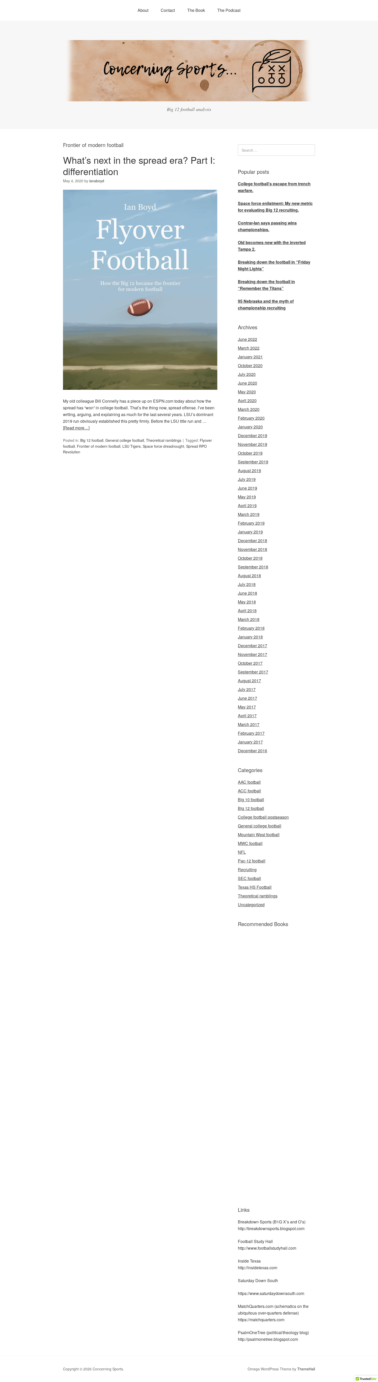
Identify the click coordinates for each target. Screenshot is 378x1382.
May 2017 (247, 707)
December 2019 (252, 435)
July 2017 (247, 689)
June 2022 (247, 339)
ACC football (249, 791)
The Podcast (228, 10)
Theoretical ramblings (163, 440)
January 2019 (250, 532)
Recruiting (247, 870)
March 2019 (248, 514)
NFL (242, 852)
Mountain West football (259, 834)
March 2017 (248, 724)
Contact (168, 10)
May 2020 (247, 392)
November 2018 (252, 549)
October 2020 (250, 365)
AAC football (249, 782)
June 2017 (247, 698)
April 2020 (247, 400)
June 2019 (247, 488)
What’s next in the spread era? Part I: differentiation (139, 165)
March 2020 (248, 409)
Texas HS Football (255, 887)
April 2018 (247, 611)
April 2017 (247, 716)
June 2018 (247, 593)
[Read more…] (76, 428)
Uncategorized (251, 905)
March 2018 (248, 619)
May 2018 (247, 602)
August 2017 (249, 681)
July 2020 (247, 374)
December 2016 (252, 751)
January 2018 (250, 637)
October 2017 (250, 663)
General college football (124, 440)
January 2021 (250, 357)
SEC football (249, 878)
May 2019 (247, 497)
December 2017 (252, 646)
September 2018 (253, 567)
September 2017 (253, 672)
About (143, 10)
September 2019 (253, 462)
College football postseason (263, 817)
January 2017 (250, 742)
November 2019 (252, 444)
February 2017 (251, 733)
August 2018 (249, 575)
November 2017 (252, 654)
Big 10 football (251, 799)
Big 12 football (91, 440)
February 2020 (251, 418)
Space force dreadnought (163, 446)
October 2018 (250, 558)
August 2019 (249, 470)
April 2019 (247, 505)
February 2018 (251, 628)
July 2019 (247, 479)
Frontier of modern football (98, 446)
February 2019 (251, 523)
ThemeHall (306, 1368)
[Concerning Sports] (189, 98)
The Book (196, 10)
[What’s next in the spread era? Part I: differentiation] (140, 394)
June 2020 (247, 383)
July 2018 (247, 584)
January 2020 (250, 427)
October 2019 (250, 453)
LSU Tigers (131, 446)
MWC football (250, 843)
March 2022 (248, 348)
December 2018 (252, 540)
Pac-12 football (251, 861)
